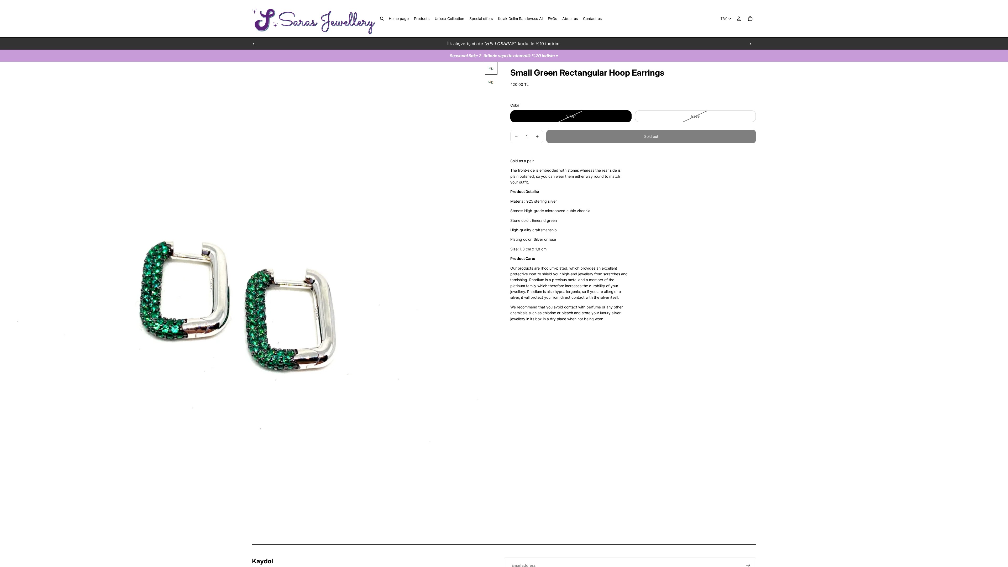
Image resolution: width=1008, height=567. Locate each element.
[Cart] (750, 18)
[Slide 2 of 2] (491, 82)
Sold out (651, 136)
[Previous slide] (254, 43)
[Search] (382, 18)
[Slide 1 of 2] (491, 68)
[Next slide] (750, 43)
